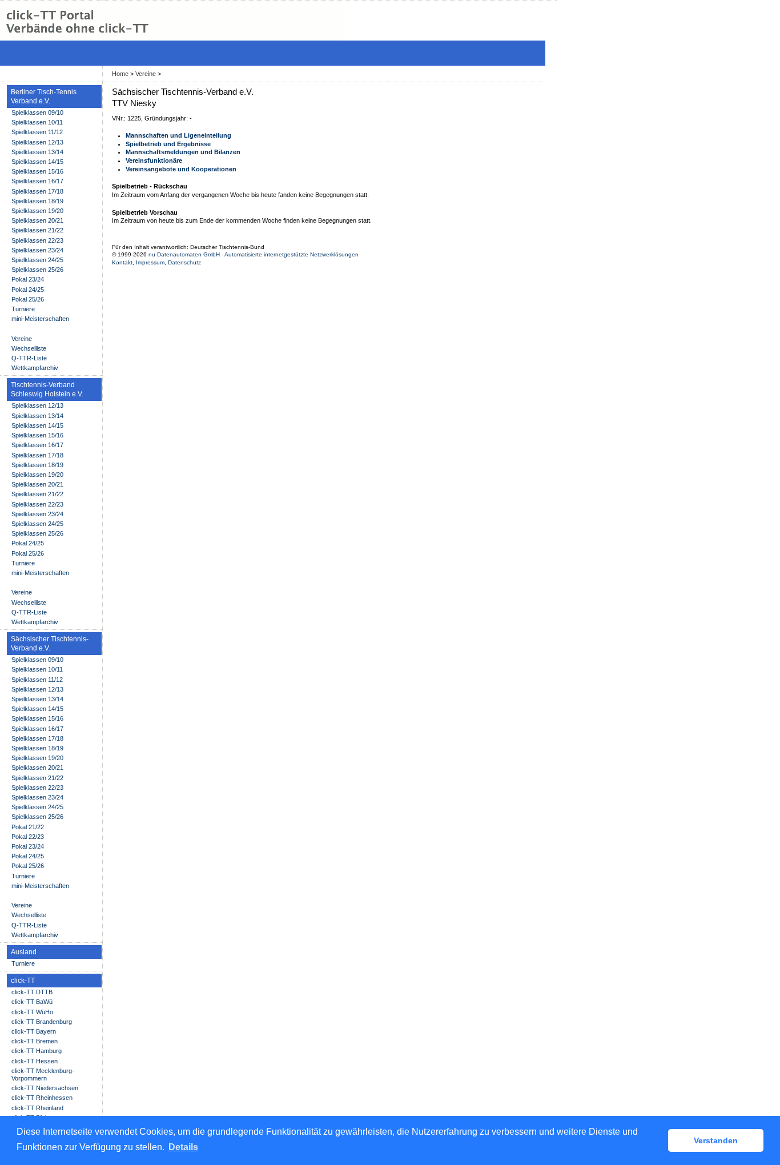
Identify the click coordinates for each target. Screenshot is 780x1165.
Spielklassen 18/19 (37, 201)
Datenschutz (184, 262)
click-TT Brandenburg (41, 1021)
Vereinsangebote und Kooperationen (181, 169)
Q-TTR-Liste (29, 358)
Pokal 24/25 (27, 289)
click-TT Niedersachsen (44, 1087)
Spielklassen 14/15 (37, 161)
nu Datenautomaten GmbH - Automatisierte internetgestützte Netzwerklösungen (253, 254)
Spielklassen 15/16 (37, 171)
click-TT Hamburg (36, 1050)
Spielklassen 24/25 (37, 259)
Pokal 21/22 (27, 826)
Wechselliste (28, 348)
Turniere (23, 309)
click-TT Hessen (34, 1061)
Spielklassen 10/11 (37, 122)
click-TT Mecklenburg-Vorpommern (42, 1074)
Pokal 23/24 (27, 279)
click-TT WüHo (32, 1012)
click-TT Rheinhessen (42, 1097)
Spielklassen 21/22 (37, 230)
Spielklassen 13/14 (37, 151)
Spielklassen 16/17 (37, 181)
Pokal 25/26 (27, 299)
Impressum (150, 262)
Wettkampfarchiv (34, 367)
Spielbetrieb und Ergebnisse (168, 143)
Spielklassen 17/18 (37, 191)
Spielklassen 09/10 (37, 112)
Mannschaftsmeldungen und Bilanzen (183, 151)
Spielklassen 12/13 (37, 142)
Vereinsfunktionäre (154, 160)
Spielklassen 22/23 (37, 240)
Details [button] (183, 1147)
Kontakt (122, 262)
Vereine (145, 73)
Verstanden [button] (716, 1140)
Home (120, 73)
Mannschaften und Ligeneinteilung (178, 135)
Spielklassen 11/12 (37, 131)
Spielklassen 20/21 (37, 220)
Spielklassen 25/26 (37, 269)
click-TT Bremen (34, 1041)
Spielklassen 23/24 (37, 250)
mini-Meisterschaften (40, 318)
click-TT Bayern (33, 1031)
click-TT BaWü (32, 1001)
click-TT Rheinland (37, 1107)
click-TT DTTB (32, 992)
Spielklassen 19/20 (37, 210)
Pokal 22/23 (27, 836)
